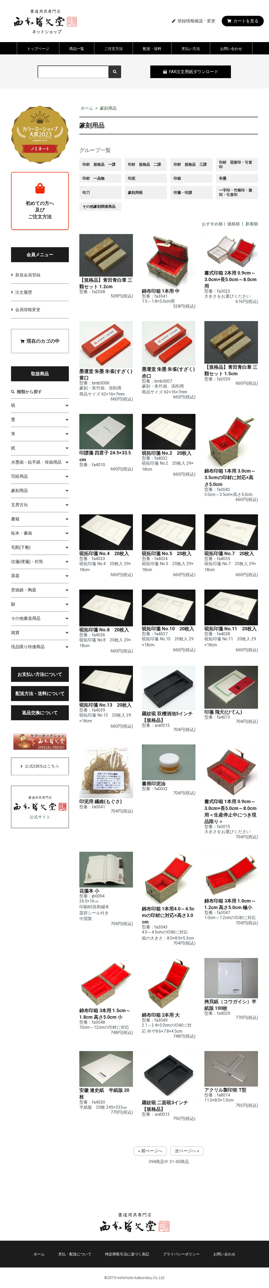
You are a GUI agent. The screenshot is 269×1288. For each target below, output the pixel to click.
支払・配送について (74, 1254)
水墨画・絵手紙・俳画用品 (36, 462)
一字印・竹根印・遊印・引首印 (235, 192)
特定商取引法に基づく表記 (127, 1254)
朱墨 (222, 178)
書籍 (15, 518)
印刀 (86, 192)
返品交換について (40, 712)
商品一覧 (76, 49)
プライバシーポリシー (181, 1254)
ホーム (87, 108)
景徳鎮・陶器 (23, 589)
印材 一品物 (93, 178)
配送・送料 (152, 49)
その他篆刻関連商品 (99, 206)
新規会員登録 (27, 274)
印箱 (177, 178)
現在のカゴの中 (43, 341)
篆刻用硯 (135, 192)
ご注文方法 (113, 49)
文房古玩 (19, 504)
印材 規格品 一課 (99, 164)
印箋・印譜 (183, 192)
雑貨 (15, 632)
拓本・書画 (21, 533)
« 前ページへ (150, 1150)
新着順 (251, 223)
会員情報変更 (27, 309)
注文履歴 (23, 292)
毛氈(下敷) (20, 547)
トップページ (38, 49)
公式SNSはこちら (42, 766)
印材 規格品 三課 (190, 164)
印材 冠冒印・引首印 (235, 164)
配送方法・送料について (40, 693)
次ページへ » (187, 1150)
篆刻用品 (108, 108)
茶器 (15, 575)
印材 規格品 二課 (144, 164)
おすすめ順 (212, 223)
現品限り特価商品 (28, 646)
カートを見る (245, 20)
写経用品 (19, 476)
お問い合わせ (231, 49)
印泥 (131, 178)
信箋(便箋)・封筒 (27, 561)
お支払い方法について (40, 674)
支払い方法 (191, 49)
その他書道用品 (25, 618)
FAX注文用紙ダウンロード (193, 71)
